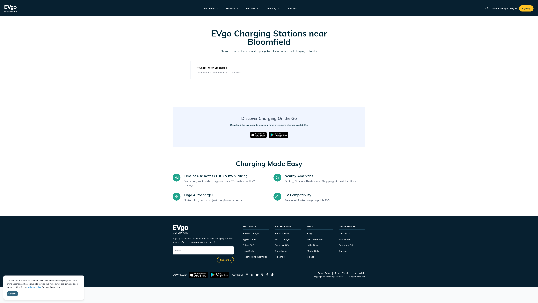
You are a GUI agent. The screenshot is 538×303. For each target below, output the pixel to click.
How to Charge (251, 233)
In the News (313, 245)
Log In (513, 8)
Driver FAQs (249, 245)
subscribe (225, 259)
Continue (12, 293)
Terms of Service (342, 273)
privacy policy (34, 287)
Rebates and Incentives (255, 256)
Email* (177, 250)
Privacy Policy (324, 273)
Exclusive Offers (283, 245)
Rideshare (280, 256)
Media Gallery (314, 251)
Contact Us (345, 233)
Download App (500, 8)
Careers (343, 251)
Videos (310, 256)
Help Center (249, 251)
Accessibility (359, 273)
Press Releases (315, 239)
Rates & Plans (282, 233)
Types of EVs (249, 239)
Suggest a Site (346, 245)
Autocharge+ (282, 251)
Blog (309, 233)
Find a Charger (282, 239)
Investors (292, 8)
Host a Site (344, 239)
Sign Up (526, 8)
